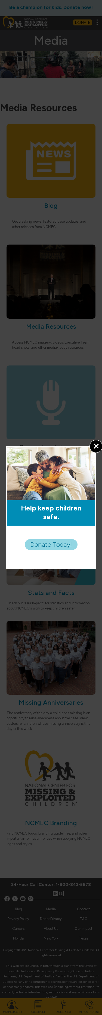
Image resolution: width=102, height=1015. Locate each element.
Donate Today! (51, 544)
